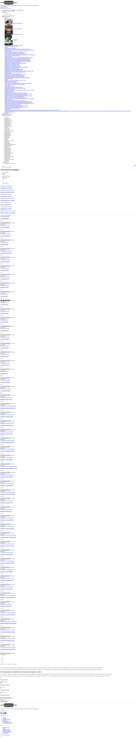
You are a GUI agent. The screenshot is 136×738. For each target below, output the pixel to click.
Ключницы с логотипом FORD (6, 459)
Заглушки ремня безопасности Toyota (7, 640)
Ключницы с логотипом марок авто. (7, 192)
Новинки (6, 112)
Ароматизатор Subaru (4, 218)
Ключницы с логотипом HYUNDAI (7, 451)
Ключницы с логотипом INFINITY (7, 528)
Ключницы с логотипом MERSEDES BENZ (8, 468)
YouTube (5, 734)
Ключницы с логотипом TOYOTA (6, 580)
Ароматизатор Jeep (4, 373)
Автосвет (6, 47)
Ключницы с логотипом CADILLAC (7, 545)
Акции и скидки (8, 109)
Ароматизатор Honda (4, 313)
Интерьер (6, 79)
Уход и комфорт (7, 85)
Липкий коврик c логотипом (5, 208)
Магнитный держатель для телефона (7, 200)
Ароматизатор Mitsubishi (5, 382)
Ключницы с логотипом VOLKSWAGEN (8, 537)
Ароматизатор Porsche (4, 278)
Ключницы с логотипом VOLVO (6, 502)
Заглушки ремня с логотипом (6, 196)
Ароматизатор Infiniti (4, 270)
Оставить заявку (4, 701)
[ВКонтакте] (1, 713)
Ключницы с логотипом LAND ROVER (8, 408)
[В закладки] (4, 224)
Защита (6, 17)
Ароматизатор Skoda (4, 347)
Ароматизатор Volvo (4, 304)
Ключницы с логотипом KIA (5, 606)
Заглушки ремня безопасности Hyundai (7, 649)
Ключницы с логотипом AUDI (6, 399)
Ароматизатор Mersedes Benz (6, 253)
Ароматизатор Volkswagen (5, 390)
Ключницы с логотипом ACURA (6, 416)
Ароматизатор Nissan (4, 287)
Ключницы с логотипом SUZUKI (6, 554)
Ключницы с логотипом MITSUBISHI (7, 494)
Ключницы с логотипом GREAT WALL (8, 597)
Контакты (21, 10)
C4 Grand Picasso (6, 183)
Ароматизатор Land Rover (5, 235)
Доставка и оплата (6, 10)
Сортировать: (2, 215)
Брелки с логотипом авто (5, 204)
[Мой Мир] (4, 713)
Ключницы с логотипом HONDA (6, 571)
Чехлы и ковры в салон (9, 99)
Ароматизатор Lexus (4, 244)
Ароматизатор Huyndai (4, 261)
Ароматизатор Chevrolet (5, 227)
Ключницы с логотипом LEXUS (6, 433)
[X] (5, 713)
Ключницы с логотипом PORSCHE (7, 442)
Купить (1, 224)
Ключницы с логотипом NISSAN (6, 485)
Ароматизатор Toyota (4, 330)
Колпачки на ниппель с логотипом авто (8, 212)
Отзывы (18, 10)
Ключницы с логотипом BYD (6, 511)
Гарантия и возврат (12, 10)
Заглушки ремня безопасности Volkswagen (8, 623)
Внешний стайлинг (8, 56)
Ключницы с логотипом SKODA (6, 588)
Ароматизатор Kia (3, 296)
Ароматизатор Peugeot (4, 339)
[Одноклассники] (2, 713)
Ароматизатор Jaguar (4, 356)
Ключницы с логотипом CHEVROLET (7, 614)
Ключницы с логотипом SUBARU (6, 425)
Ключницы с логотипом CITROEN (7, 563)
